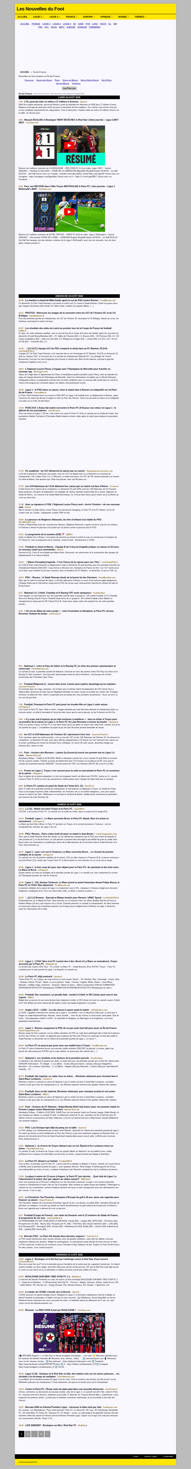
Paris (57, 80)
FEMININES (94, 27)
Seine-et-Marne (70, 80)
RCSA (54, 27)
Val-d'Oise (106, 80)
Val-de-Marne (62, 83)
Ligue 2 (54, 17)
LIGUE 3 (67, 24)
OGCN (103, 24)
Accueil (23, 17)
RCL (47, 27)
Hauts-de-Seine (44, 80)
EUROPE (71, 27)
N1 (74, 24)
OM (115, 24)
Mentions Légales (150, 1456)
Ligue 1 (37, 17)
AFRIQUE (82, 27)
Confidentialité (168, 1456)
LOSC (95, 24)
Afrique (105, 17)
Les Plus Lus (69, 88)
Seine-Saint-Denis (90, 80)
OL (109, 24)
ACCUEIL (25, 24)
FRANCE (36, 24)
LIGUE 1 (46, 24)
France (70, 17)
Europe (88, 17)
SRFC (62, 27)
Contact (135, 1456)
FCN (88, 24)
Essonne (29, 80)
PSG (40, 27)
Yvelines (76, 83)
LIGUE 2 (57, 24)
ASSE (81, 24)
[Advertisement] (69, 50)
